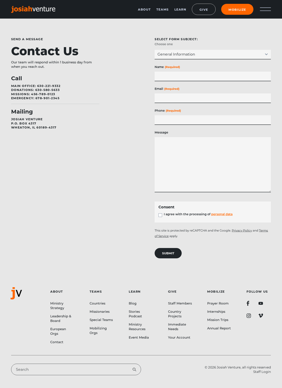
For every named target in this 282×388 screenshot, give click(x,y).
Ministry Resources (137, 326)
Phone (168, 110)
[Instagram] (249, 315)
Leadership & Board (60, 318)
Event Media (139, 337)
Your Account (179, 337)
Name (167, 67)
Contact (56, 342)
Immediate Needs (177, 326)
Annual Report (219, 328)
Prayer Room (218, 303)
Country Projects (174, 313)
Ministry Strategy (57, 305)
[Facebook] (248, 303)
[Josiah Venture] (33, 9)
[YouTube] (260, 303)
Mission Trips (217, 320)
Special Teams (101, 320)
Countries (97, 303)
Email (167, 89)
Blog (133, 303)
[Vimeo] (260, 315)
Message (161, 132)
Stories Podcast (135, 313)
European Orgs (58, 331)
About (144, 9)
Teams (162, 9)
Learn (180, 9)
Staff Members (180, 303)
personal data (222, 214)
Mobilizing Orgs (98, 330)
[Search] (134, 369)
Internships (216, 311)
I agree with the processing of (198, 214)
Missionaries (100, 311)
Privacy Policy (242, 230)
